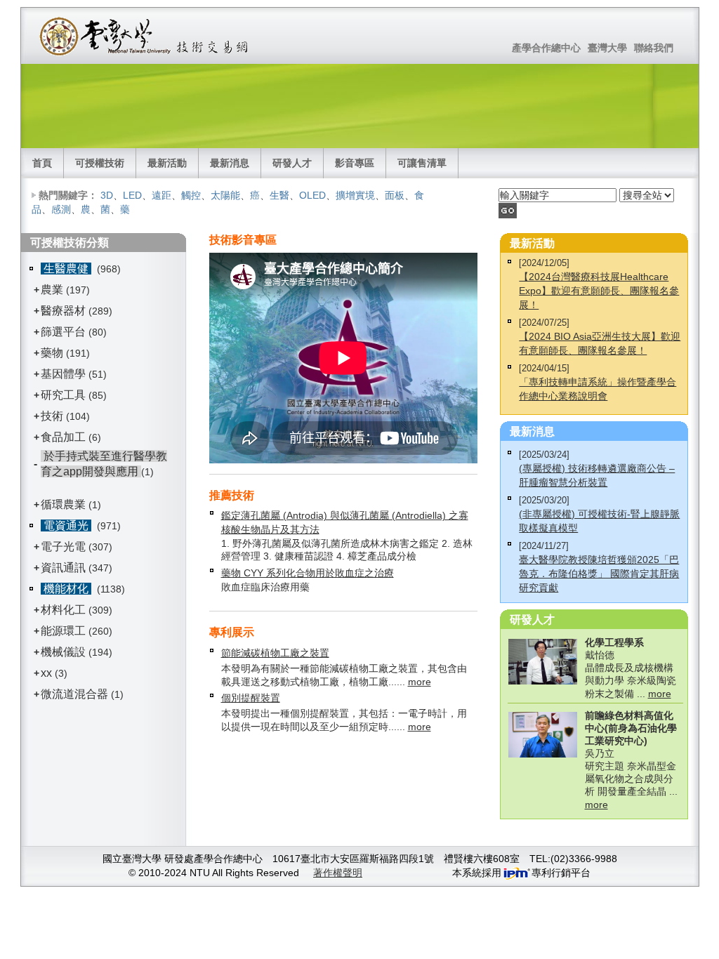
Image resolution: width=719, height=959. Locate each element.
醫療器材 (64, 311)
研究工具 (63, 395)
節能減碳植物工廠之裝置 (275, 653)
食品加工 (63, 437)
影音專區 (354, 162)
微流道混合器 (74, 694)
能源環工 (63, 631)
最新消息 (229, 162)
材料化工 (63, 610)
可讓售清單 (422, 162)
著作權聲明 (337, 872)
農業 (52, 290)
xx (46, 673)
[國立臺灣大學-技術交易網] (145, 35)
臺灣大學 (607, 47)
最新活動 (167, 162)
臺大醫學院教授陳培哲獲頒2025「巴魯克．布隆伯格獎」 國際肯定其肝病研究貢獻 (599, 573)
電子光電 (63, 547)
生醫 (279, 195)
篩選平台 (63, 332)
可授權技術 (99, 162)
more (419, 681)
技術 (52, 416)
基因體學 (63, 374)
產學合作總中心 (546, 47)
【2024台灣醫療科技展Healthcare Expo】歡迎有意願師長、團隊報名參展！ (599, 290)
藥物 (52, 353)
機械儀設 (63, 652)
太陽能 (225, 195)
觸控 (191, 195)
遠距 (161, 195)
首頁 (42, 162)
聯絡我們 (653, 47)
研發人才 (292, 162)
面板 (394, 195)
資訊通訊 (63, 568)
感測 (61, 209)
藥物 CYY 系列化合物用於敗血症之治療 (307, 572)
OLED (312, 195)
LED (132, 195)
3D (106, 195)
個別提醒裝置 (250, 697)
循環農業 (63, 504)
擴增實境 (355, 195)
